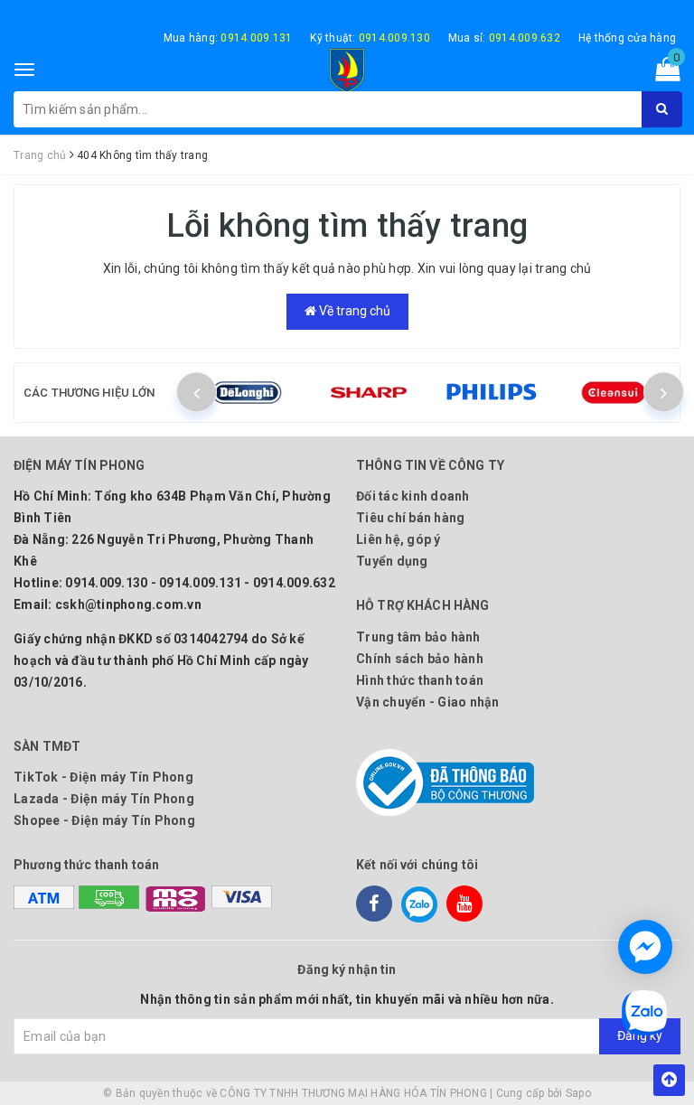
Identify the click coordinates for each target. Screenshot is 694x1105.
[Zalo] (419, 903)
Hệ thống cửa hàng (627, 38)
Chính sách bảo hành (419, 658)
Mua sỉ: (504, 38)
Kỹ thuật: (370, 38)
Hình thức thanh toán (419, 680)
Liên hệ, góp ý (398, 539)
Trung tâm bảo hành (418, 637)
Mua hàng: (228, 38)
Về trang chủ (353, 311)
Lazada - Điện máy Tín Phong (104, 798)
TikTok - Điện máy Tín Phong (103, 777)
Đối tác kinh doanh (413, 496)
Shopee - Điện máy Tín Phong (104, 820)
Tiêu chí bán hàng (410, 517)
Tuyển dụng (392, 561)
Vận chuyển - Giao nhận (428, 702)
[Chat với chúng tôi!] (645, 947)
